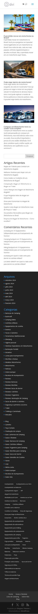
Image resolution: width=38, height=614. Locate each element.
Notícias (8, 369)
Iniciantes (8, 352)
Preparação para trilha (11, 558)
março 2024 (9, 300)
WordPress (25, 611)
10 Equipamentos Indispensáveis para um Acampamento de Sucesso (18, 233)
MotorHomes (10, 366)
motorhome (16, 548)
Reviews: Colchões (11, 392)
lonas (24, 545)
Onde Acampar (10, 372)
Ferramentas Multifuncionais (15, 336)
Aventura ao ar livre (26, 497)
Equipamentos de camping (13, 535)
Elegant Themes (23, 608)
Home (7, 461)
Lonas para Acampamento (14, 356)
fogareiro (25, 538)
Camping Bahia (10, 320)
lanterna (27, 541)
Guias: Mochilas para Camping (15, 451)
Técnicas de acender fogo (12, 575)
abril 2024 (8, 297)
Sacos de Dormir (27, 562)
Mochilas (7, 548)
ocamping (7, 231)
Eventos (8, 330)
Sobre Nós (9, 477)
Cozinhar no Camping (11, 511)
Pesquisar (29, 156)
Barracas (22, 501)
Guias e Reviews (10, 438)
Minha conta (9, 467)
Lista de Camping (13, 597)
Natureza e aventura (19, 551)
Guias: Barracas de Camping (14, 441)
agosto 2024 (9, 284)
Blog (6, 421)
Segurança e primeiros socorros (16, 405)
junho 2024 (9, 290)
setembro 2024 (10, 280)
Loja (6, 464)
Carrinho (8, 425)
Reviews (8, 379)
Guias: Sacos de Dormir (13, 454)
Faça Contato (10, 428)
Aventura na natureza (11, 501)
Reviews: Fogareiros (12, 395)
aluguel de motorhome (11, 494)
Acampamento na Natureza (13, 487)
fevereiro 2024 (10, 303)
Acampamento (9, 484)
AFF (22, 491)
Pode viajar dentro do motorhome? (17, 82)
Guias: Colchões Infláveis (13, 444)
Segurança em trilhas (11, 565)
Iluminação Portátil (11, 349)
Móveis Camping (27, 548)
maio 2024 (9, 293)
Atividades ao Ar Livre (11, 497)
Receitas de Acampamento (14, 375)
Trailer (7, 408)
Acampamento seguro (11, 491)
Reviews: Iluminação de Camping (16, 398)
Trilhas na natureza (10, 572)
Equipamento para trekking (13, 528)
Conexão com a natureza (12, 507)
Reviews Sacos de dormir (13, 388)
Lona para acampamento (12, 545)
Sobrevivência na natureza (12, 568)
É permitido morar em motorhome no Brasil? (19, 37)
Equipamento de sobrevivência (14, 524)
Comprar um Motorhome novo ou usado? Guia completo (17, 128)
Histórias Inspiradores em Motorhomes (18, 346)
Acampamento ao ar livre (23, 484)
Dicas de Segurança (26, 511)
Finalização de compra (13, 431)
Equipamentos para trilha (12, 538)
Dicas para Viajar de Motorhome (14, 514)
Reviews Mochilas (11, 385)
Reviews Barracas (11, 382)
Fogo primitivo (9, 541)
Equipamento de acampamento (14, 521)
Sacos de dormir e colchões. (15, 401)
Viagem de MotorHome (12, 578)
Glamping (8, 339)
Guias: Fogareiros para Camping (16, 448)
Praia (15, 555)
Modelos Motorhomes (13, 362)
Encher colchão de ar (20, 518)
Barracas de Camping (12, 313)
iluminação (19, 541)
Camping (7, 504)
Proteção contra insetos (12, 562)
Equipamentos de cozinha (14, 326)
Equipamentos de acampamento (14, 531)
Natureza (7, 551)
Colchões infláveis (11, 323)
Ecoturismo (8, 518)
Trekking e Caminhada (12, 411)
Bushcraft (8, 316)
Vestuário (8, 415)
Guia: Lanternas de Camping (14, 434)
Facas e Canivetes (11, 333)
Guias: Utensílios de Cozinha (14, 457)
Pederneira (8, 555)
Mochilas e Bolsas (11, 359)
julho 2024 (8, 287)
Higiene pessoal (10, 343)
